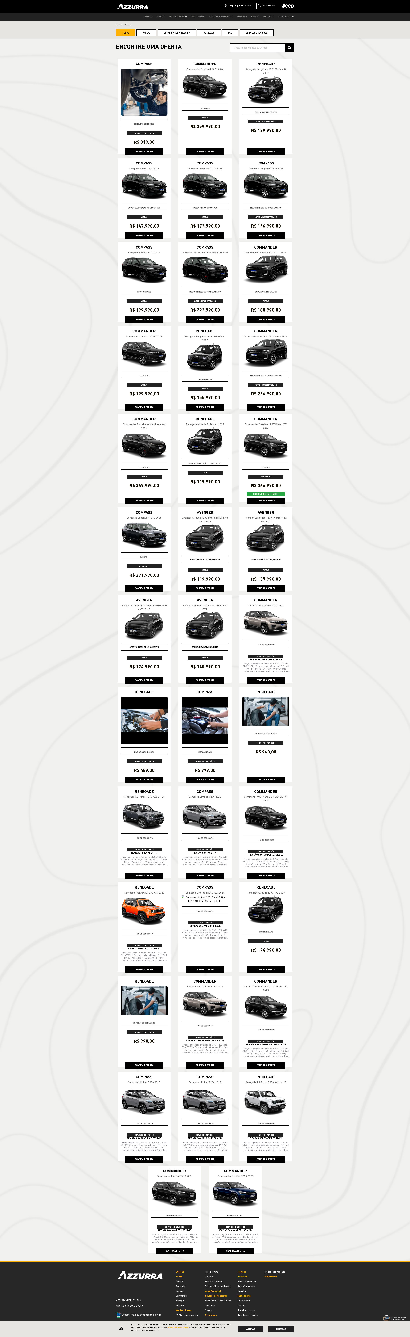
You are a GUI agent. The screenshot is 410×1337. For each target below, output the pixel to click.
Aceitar (250, 1329)
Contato (241, 1305)
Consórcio (210, 1305)
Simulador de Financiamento (218, 1301)
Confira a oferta (144, 152)
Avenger (180, 1281)
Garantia (242, 1291)
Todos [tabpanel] (125, 33)
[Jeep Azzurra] (132, 6)
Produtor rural (211, 1272)
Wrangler (180, 1301)
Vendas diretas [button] (177, 17)
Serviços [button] (267, 17)
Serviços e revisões (247, 1281)
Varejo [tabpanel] (146, 33)
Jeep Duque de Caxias (239, 6)
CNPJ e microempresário (187, 1315)
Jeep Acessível (198, 17)
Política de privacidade (274, 1272)
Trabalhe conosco (246, 1310)
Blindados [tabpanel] (208, 33)
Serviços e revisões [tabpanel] (256, 33)
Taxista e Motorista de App (217, 1286)
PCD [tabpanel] (230, 33)
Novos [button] (160, 17)
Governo (209, 1277)
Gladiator (180, 1305)
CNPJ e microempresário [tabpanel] (177, 33)
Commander (181, 1296)
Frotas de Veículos (213, 1281)
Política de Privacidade (178, 1328)
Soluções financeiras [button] (220, 17)
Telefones (267, 6)
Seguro (208, 1310)
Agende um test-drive (248, 1315)
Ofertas (148, 17)
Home (118, 25)
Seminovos (242, 17)
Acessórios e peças (247, 1286)
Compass (180, 1291)
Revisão (255, 17)
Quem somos (244, 1301)
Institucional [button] (285, 17)
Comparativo (270, 1277)
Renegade (180, 1286)
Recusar (281, 1329)
